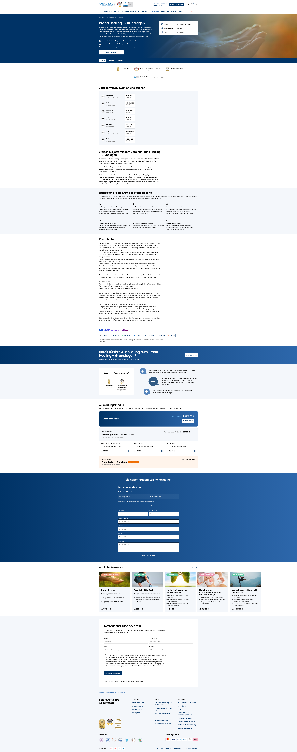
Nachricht (121, 541)
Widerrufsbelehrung (185, 718)
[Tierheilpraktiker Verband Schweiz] (133, 740)
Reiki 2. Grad (138, 443)
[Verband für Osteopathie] (120, 740)
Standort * (152, 646)
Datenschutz (178, 748)
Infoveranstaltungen (176, 4)
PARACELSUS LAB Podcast (187, 703)
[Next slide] (196, 567)
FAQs (179, 709)
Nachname (153, 510)
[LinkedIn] (123, 748)
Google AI (162, 335)
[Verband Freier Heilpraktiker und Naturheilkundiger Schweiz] (140, 740)
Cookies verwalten (191, 748)
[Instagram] (111, 748)
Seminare (155, 11)
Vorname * (107, 638)
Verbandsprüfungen (162, 720)
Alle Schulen (182, 706)
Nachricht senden (148, 555)
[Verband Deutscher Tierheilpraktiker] (114, 740)
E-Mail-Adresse (123, 518)
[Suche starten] (188, 4)
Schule (120, 533)
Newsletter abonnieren (113, 673)
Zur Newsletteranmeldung (187, 725)
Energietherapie (111, 418)
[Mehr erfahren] (194, 432)
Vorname (121, 510)
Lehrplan (158, 717)
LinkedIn (137, 335)
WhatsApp (127, 335)
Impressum (168, 748)
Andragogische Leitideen (163, 723)
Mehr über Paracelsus (162, 714)
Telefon (120, 526)
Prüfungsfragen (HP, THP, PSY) (163, 709)
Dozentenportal (137, 706)
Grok (152, 335)
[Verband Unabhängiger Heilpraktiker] (107, 740)
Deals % (191, 11)
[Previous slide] (192, 567)
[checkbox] (105, 655)
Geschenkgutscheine (185, 728)
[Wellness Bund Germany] (127, 740)
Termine (102, 61)
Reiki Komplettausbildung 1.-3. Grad (118, 434)
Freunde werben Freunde (186, 721)
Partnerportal (137, 709)
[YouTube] (115, 748)
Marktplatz (136, 713)
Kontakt (120, 61)
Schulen (173, 11)
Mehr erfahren (188, 421)
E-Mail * (106, 646)
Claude (172, 335)
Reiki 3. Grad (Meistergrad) (110, 443)
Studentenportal (138, 703)
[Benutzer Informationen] (196, 4)
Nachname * (153, 638)
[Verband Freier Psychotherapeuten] (101, 740)
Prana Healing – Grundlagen (116, 17)
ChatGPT (105, 335)
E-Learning (165, 11)
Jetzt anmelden (111, 52)
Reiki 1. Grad (171, 443)
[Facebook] (119, 748)
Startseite (102, 17)
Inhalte (111, 61)
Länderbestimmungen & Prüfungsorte (163, 704)
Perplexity (116, 335)
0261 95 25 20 (157, 5)
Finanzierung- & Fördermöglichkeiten (185, 714)
